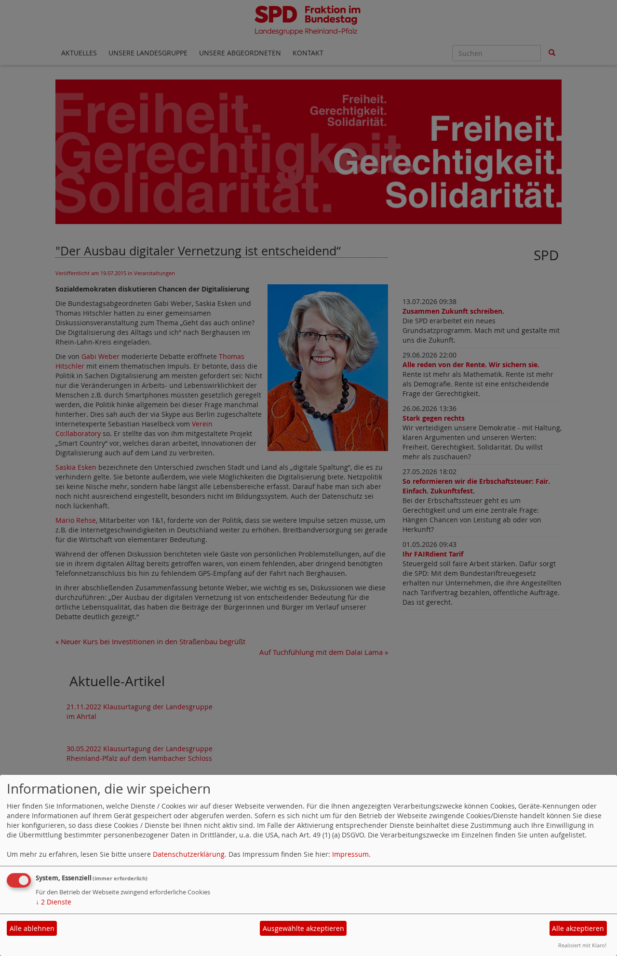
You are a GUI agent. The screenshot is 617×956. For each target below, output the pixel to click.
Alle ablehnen (32, 928)
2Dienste (53, 901)
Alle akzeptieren (578, 928)
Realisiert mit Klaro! (582, 945)
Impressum (350, 854)
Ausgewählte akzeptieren (303, 928)
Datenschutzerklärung (189, 854)
